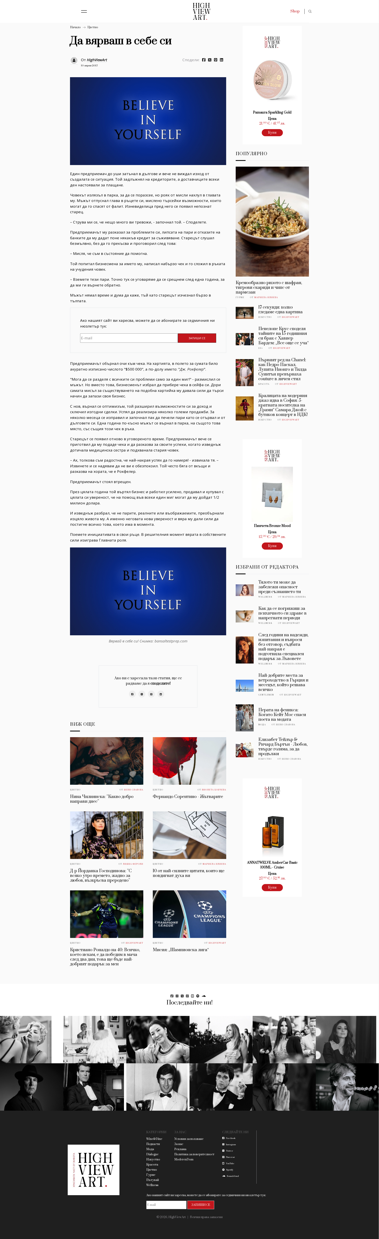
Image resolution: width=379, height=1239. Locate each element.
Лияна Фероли (133, 864)
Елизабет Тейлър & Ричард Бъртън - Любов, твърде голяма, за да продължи (283, 747)
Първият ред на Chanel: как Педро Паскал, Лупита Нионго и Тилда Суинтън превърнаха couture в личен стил (282, 369)
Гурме (240, 297)
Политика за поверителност (194, 1154)
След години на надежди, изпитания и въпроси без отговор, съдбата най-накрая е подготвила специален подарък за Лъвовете (283, 646)
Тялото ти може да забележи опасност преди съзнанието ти (279, 587)
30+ (260, 348)
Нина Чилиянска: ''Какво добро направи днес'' (101, 799)
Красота (263, 384)
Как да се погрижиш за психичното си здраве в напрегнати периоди (282, 613)
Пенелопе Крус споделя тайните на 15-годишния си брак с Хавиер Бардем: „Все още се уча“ (283, 336)
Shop (295, 11)
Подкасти (153, 1144)
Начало (75, 27)
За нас (178, 1144)
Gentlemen (266, 695)
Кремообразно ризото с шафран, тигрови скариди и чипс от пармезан (269, 287)
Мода (262, 725)
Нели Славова (133, 790)
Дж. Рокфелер (192, 369)
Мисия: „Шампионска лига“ (181, 950)
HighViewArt (97, 59)
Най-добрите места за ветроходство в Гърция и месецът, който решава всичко (283, 682)
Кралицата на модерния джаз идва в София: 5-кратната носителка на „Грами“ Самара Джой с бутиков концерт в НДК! (283, 405)
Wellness (265, 597)
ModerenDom (183, 1159)
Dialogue (152, 1154)
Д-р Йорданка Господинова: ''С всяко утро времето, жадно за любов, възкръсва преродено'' (101, 875)
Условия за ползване (189, 1139)
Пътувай (152, 1180)
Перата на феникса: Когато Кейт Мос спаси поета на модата (282, 714)
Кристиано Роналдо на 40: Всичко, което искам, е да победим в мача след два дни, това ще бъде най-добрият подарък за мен (105, 957)
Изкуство (265, 317)
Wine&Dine (154, 1139)
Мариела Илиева (214, 864)
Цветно (92, 27)
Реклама (180, 1149)
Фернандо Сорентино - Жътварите (188, 796)
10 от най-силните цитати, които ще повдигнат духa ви (188, 873)
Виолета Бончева (214, 790)
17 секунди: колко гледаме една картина (280, 310)
